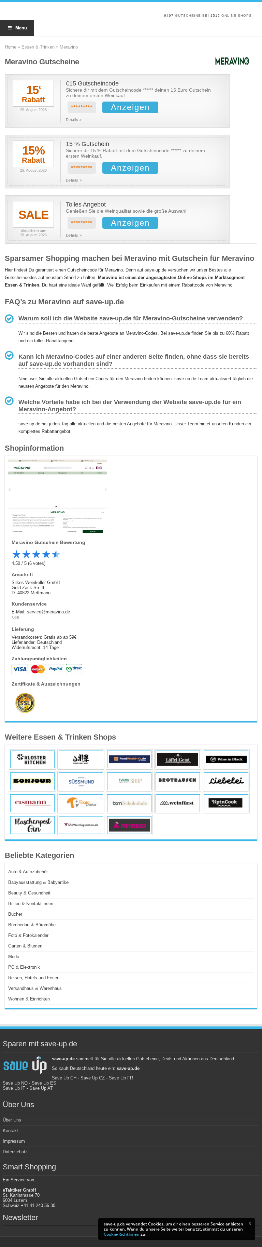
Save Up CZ (93, 1077)
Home (10, 47)
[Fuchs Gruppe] (129, 781)
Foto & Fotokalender (28, 935)
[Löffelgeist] (178, 759)
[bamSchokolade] (129, 803)
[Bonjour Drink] (32, 781)
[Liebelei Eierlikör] (226, 781)
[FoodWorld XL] (129, 759)
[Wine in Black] (226, 759)
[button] (249, 1223)
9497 (169, 15)
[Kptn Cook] (226, 803)
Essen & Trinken (38, 47)
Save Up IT (14, 1088)
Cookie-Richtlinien (122, 1234)
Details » (74, 120)
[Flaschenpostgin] (32, 825)
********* (81, 107)
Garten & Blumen (25, 945)
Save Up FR (121, 1077)
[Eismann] (32, 803)
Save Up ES (44, 1083)
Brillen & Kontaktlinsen (30, 903)
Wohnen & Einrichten (29, 998)
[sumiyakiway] (81, 759)
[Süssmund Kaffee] (81, 781)
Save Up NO (15, 1083)
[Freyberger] (129, 825)
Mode (13, 956)
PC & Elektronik (24, 967)
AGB (16, 617)
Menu (21, 27)
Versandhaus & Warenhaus (35, 988)
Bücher (15, 914)
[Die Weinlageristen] (81, 825)
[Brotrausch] (178, 781)
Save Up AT (41, 1088)
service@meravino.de (48, 611)
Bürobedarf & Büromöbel (32, 924)
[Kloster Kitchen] (32, 759)
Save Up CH (64, 1077)
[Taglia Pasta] (81, 803)
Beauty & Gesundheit (29, 893)
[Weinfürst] (178, 803)
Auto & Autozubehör (28, 871)
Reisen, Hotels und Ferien (33, 977)
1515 (215, 15)
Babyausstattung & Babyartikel (39, 882)
